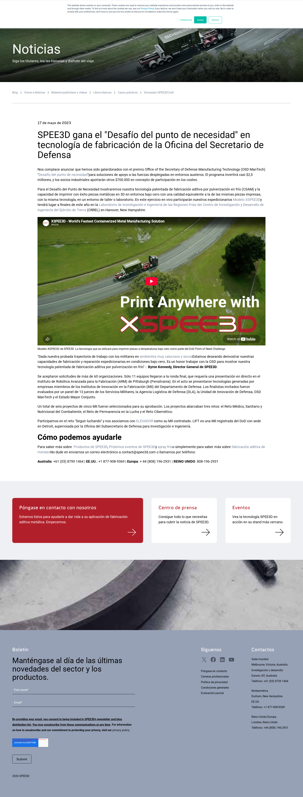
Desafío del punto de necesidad (63, 175)
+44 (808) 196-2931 (276, 727)
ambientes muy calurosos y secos (166, 357)
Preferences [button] (186, 19)
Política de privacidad (214, 682)
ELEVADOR (144, 421)
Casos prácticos (128, 92)
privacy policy (120, 730)
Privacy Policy (147, 8)
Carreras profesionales (215, 676)
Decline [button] (215, 19)
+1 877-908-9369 (274, 707)
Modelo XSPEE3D (246, 200)
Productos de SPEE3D (90, 447)
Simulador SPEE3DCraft (159, 92)
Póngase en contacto (214, 671)
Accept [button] (200, 19)
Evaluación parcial (212, 693)
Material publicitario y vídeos (69, 92)
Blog (15, 92)
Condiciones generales (215, 687)
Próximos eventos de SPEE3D (132, 447)
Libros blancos (102, 92)
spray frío (165, 447)
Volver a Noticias (34, 92)
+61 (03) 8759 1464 (276, 681)
